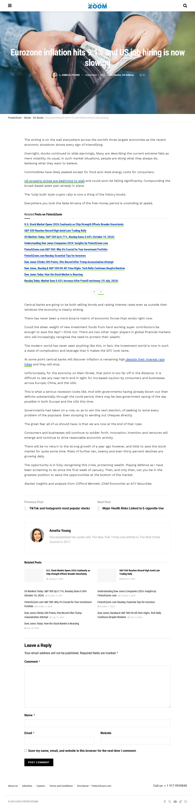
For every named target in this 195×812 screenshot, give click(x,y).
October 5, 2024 (127, 595)
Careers (41, 785)
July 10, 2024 (32, 628)
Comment (32, 661)
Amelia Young (71, 75)
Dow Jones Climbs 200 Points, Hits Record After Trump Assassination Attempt (68, 262)
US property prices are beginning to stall (54, 181)
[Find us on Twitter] (169, 801)
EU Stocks (115, 75)
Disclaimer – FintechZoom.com (94, 785)
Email (29, 733)
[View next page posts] (101, 292)
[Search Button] (185, 5)
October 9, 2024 (54, 595)
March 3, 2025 (128, 579)
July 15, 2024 (57, 617)
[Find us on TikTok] (180, 801)
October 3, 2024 (44, 606)
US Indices (128, 75)
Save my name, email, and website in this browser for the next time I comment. (82, 751)
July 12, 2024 (135, 617)
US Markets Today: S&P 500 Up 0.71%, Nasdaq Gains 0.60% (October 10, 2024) (69, 237)
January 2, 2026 (55, 579)
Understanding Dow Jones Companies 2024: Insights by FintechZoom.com (66, 243)
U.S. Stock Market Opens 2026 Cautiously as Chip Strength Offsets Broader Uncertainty (74, 224)
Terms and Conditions (61, 785)
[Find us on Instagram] (185, 801)
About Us (13, 785)
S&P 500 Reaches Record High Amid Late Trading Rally (55, 230)
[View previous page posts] (94, 292)
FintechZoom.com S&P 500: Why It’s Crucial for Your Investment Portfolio (65, 249)
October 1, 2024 (107, 606)
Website (105, 733)
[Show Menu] (10, 5)
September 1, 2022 (95, 75)
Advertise (27, 785)
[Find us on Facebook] (165, 801)
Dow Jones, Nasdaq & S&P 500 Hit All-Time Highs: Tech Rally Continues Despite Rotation (74, 268)
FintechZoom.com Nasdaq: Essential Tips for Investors (55, 255)
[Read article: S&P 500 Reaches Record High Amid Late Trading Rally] (107, 575)
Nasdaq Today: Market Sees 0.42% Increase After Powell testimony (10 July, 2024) (71, 281)
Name (29, 715)
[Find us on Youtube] (175, 801)
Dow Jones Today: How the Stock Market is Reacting (53, 274)
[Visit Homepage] (97, 5)
